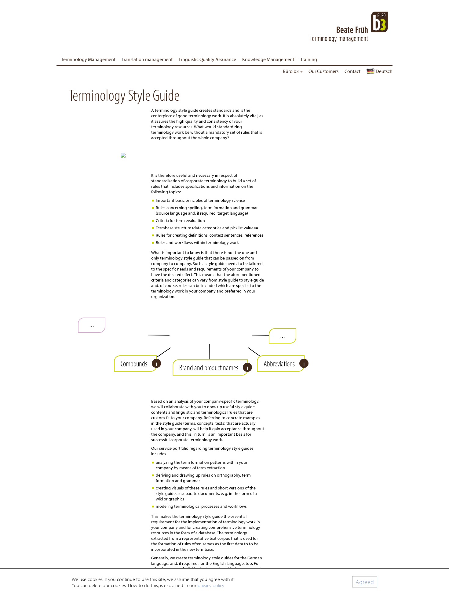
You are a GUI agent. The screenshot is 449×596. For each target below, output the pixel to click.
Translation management (147, 59)
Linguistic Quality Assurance (207, 59)
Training (308, 59)
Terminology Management (88, 59)
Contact (352, 71)
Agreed (365, 582)
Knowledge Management (268, 59)
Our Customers (323, 71)
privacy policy (211, 585)
